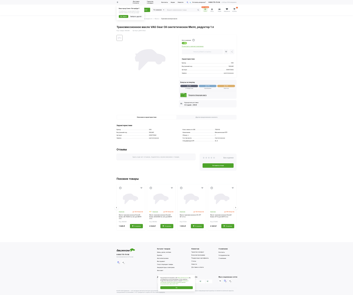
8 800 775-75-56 (214, 2)
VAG (232, 63)
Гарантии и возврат (150, 2)
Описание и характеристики (146, 117)
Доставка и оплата (136, 2)
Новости (180, 2)
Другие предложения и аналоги (206, 117)
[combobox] (182, 10)
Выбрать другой (135, 16)
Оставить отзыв (218, 165)
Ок (176, 287)
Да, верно (123, 16)
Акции (173, 2)
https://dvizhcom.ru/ (183, 277)
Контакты (164, 2)
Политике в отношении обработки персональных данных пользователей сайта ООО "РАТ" (174, 282)
